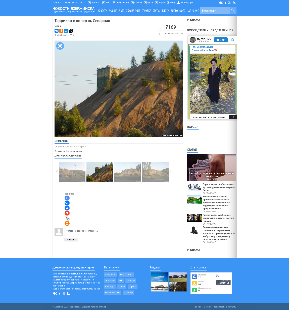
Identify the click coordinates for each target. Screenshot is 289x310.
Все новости (219, 307)
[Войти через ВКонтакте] (67, 203)
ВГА (121, 280)
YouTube (229, 2)
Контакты (232, 307)
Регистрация (186, 3)
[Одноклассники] (61, 31)
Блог (108, 3)
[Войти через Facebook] (67, 208)
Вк (220, 2)
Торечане (110, 280)
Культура (110, 286)
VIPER (58, 26)
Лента (234, 2)
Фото (150, 3)
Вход (172, 3)
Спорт (122, 286)
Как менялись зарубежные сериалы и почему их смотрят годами (218, 218)
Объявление (122, 3)
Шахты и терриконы (75, 151)
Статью (138, 3)
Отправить (71, 239)
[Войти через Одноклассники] (67, 223)
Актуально (110, 274)
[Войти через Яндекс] (67, 213)
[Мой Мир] (66, 31)
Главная (207, 307)
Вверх (198, 307)
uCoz (103, 307)
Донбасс (131, 280)
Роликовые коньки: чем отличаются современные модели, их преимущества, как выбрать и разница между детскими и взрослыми (219, 233)
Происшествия (112, 292)
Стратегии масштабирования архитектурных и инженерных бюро (219, 187)
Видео (162, 3)
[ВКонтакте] (57, 31)
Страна (132, 286)
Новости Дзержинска (74, 10)
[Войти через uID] (67, 198)
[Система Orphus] (223, 285)
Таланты (128, 292)
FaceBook (226, 2)
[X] (71, 31)
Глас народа (126, 274)
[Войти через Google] (67, 218)
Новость (95, 3)
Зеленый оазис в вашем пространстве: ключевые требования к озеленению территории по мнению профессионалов (216, 203)
